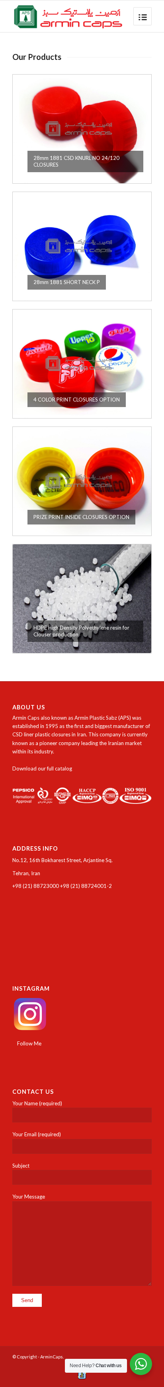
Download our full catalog (42, 768)
